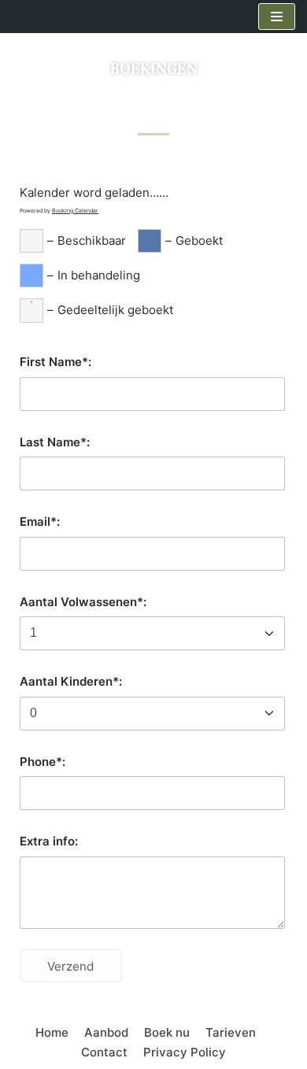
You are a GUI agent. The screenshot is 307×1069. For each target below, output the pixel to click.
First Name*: (55, 361)
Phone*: (42, 761)
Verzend (70, 966)
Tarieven (230, 1032)
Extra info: (49, 841)
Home (51, 1032)
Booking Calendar (75, 210)
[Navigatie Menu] (276, 16)
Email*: (40, 521)
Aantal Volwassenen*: (83, 601)
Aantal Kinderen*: (71, 681)
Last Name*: (55, 442)
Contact (104, 1052)
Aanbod (106, 1032)
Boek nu (167, 1032)
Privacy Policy (184, 1052)
